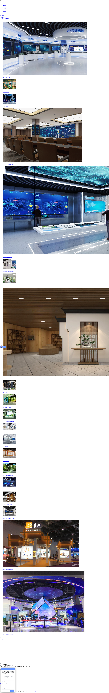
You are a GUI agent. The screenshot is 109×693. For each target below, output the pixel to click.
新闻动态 (4, 11)
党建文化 (4, 9)
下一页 (1, 639)
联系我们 (4, 12)
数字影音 (4, 7)
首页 (4, 3)
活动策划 (4, 8)
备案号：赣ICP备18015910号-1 (31, 691)
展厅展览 (4, 6)
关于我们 (4, 5)
